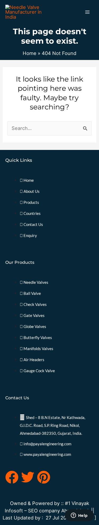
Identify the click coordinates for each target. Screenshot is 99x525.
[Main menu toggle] (87, 12)
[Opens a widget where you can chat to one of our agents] (79, 515)
